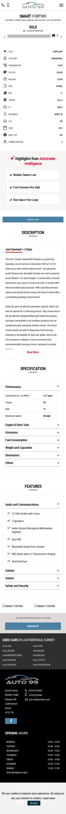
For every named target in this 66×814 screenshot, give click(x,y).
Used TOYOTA (39, 660)
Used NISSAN (39, 655)
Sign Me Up (33, 626)
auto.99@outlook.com (39, 699)
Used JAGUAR (8, 650)
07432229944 (35, 690)
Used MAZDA (38, 650)
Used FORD (37, 645)
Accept (34, 803)
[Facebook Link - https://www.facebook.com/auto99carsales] (11, 721)
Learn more (49, 798)
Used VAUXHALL (10, 664)
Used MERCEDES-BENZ (12, 655)
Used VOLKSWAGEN (41, 664)
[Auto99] (33, 4)
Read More (33, 352)
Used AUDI (7, 645)
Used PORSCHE (9, 660)
